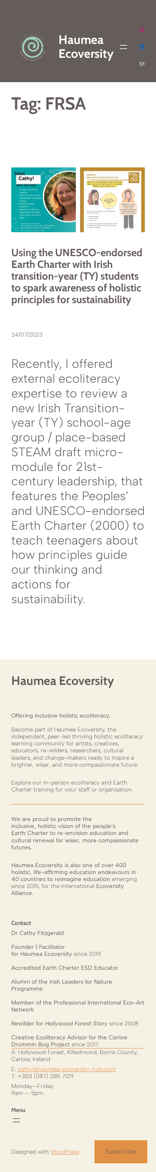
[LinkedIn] (142, 47)
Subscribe (121, 1151)
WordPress (65, 1151)
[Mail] (142, 64)
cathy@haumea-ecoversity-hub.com (67, 1068)
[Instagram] (142, 30)
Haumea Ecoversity (62, 680)
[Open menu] (123, 47)
